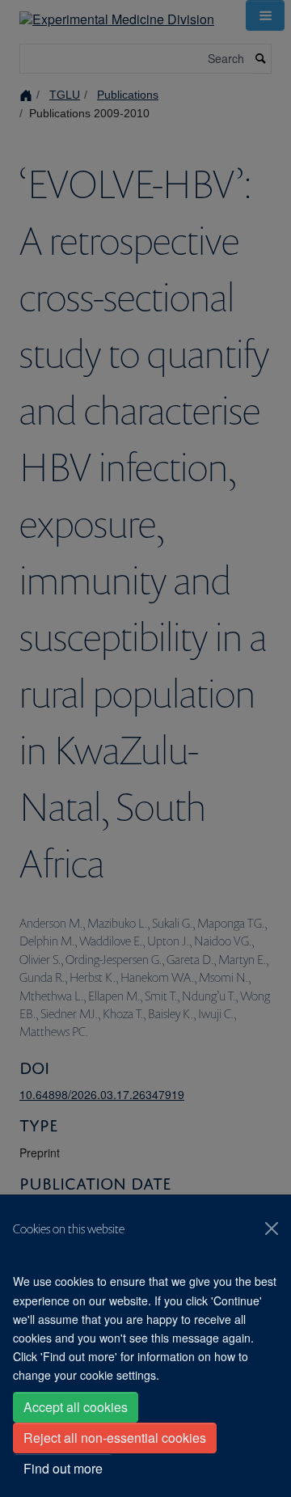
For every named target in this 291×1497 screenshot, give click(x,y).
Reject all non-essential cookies (114, 1437)
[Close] (272, 1228)
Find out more (63, 1468)
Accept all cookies (75, 1407)
